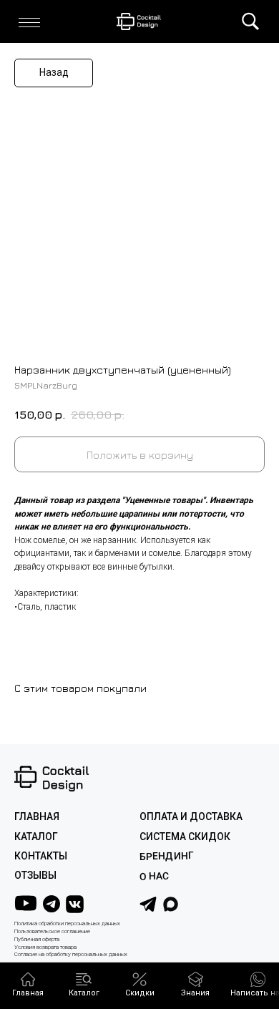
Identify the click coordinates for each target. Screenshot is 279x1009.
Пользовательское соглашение (52, 931)
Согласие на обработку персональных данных (70, 954)
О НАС (154, 876)
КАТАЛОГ (36, 836)
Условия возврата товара (45, 947)
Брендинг (167, 856)
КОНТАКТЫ (40, 856)
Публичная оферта (36, 939)
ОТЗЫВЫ (35, 875)
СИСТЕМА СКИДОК (185, 836)
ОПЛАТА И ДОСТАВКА (191, 816)
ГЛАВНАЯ (36, 816)
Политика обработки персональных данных (67, 923)
